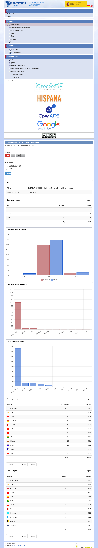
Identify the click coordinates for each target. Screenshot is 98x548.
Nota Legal (8, 545)
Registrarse (17, 52)
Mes (18, 155)
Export (89, 200)
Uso (8, 16)
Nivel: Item (12, 14)
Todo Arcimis (14, 24)
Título (12, 36)
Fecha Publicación (16, 30)
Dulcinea (16, 77)
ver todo (23, 464)
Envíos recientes (16, 42)
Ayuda (12, 63)
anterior (10, 464)
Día (23, 155)
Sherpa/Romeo (18, 74)
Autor (12, 33)
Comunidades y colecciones (20, 27)
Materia (13, 39)
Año (12, 155)
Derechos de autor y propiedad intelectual (24, 68)
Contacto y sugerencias (18, 545)
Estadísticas (14, 60)
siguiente (32, 464)
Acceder (16, 49)
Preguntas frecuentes (17, 66)
